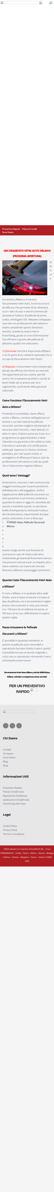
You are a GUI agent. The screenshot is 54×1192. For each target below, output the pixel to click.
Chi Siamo (8, 753)
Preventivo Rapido (12, 787)
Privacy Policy (10, 829)
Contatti (7, 749)
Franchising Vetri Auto (14, 803)
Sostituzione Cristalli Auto (16, 799)
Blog (5, 761)
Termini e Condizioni (13, 833)
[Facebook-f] (5, 725)
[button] (51, 229)
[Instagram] (12, 725)
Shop (5, 765)
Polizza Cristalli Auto (13, 791)
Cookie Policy (10, 825)
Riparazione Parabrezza (15, 795)
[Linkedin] (19, 725)
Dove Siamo (9, 757)
